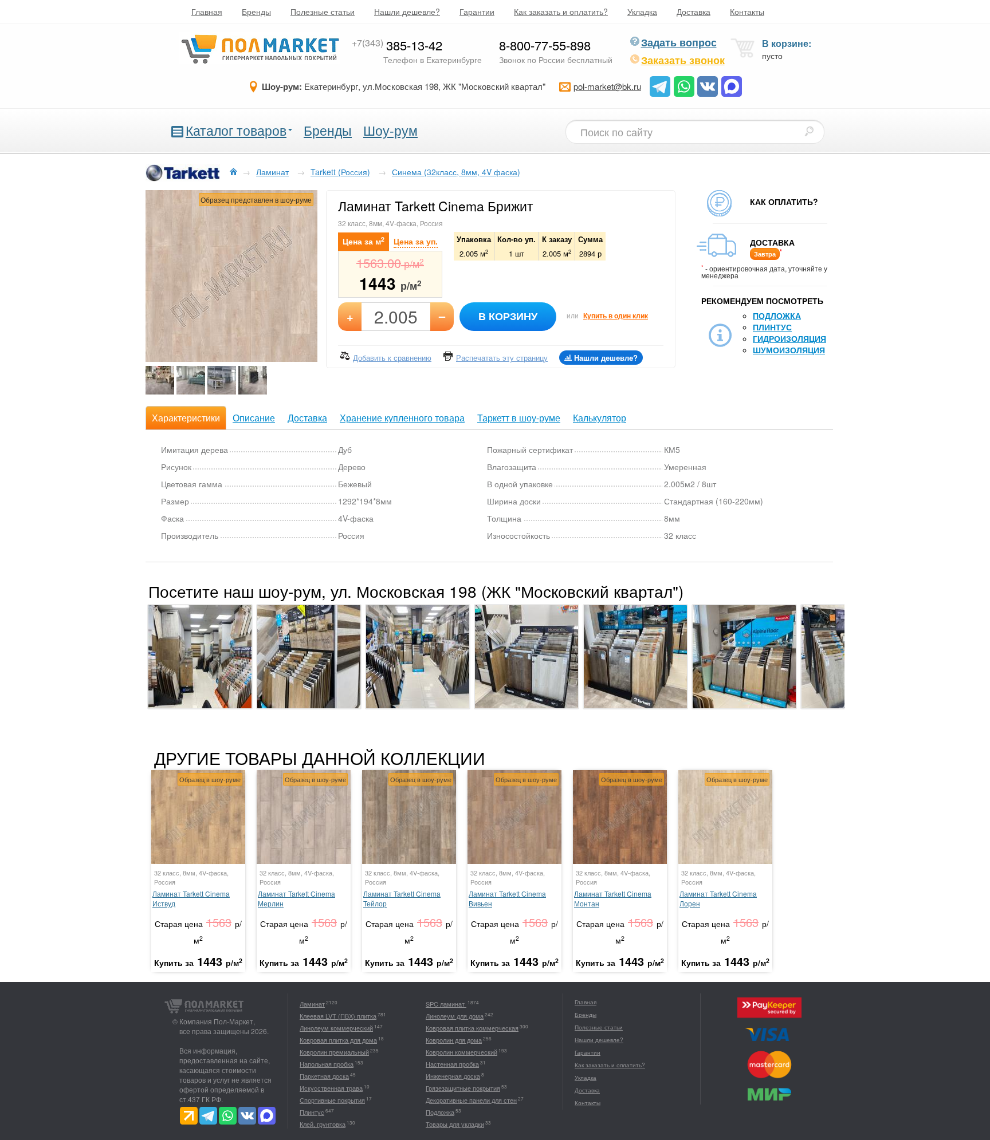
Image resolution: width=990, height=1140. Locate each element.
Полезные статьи (322, 11)
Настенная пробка (452, 1063)
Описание (254, 417)
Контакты (747, 11)
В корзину (507, 316)
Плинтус (772, 327)
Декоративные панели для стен (471, 1100)
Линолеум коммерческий (336, 1027)
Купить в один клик (615, 315)
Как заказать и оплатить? (561, 11)
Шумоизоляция (789, 350)
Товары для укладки (455, 1124)
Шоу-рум (390, 130)
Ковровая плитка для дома (338, 1039)
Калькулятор (599, 417)
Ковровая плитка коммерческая (472, 1027)
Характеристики (186, 417)
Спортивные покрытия (332, 1100)
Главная (206, 11)
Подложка (777, 315)
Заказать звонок (683, 60)
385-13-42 (397, 45)
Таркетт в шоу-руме (518, 417)
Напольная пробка (326, 1063)
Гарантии (476, 11)
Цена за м (363, 241)
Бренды (256, 11)
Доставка (693, 11)
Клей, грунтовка (322, 1124)
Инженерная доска (453, 1075)
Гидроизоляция (789, 338)
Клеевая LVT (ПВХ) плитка (338, 1015)
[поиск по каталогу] (809, 131)
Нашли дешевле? (407, 11)
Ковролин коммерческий (461, 1051)
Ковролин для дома (454, 1039)
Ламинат (312, 1003)
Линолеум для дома (455, 1015)
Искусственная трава (331, 1087)
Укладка (642, 11)
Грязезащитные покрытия (463, 1087)
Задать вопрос (679, 42)
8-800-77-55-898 (545, 45)
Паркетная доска (324, 1075)
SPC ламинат (446, 1003)
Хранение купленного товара (402, 417)
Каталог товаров (236, 130)
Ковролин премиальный (334, 1051)
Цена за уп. (416, 241)
